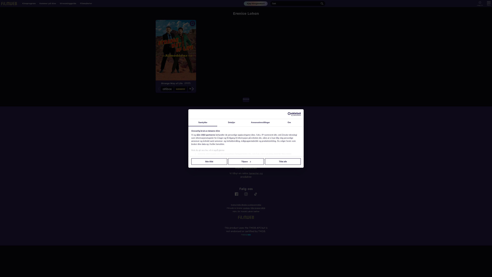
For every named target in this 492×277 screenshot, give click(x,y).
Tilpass (244, 161)
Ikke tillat (209, 161)
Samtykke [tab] (202, 122)
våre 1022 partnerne (205, 135)
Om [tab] (289, 122)
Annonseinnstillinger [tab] (260, 122)
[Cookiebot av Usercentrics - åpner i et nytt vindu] (289, 114)
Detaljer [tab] (231, 122)
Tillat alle (283, 161)
